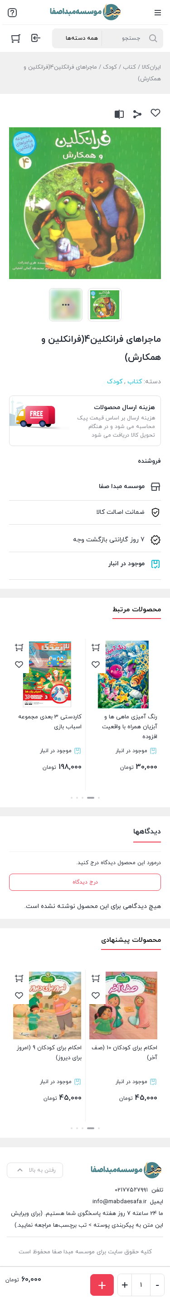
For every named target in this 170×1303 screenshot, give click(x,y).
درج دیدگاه (85, 882)
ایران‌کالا (151, 67)
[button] (99, 798)
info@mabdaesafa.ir (119, 1202)
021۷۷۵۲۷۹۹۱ (131, 1190)
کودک (110, 67)
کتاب (129, 67)
